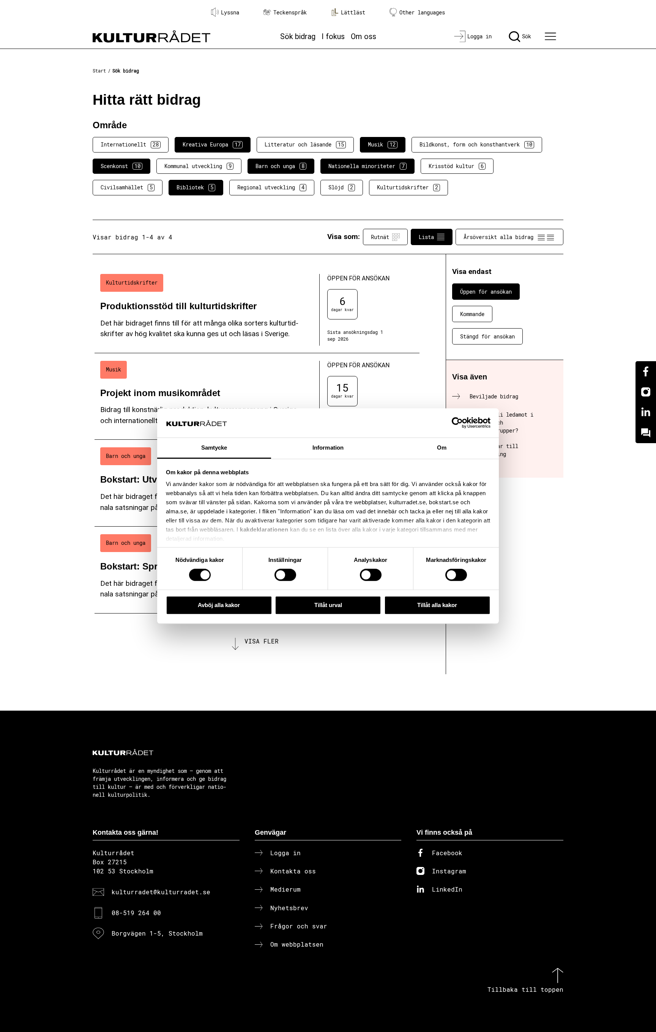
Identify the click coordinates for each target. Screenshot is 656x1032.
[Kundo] (646, 433)
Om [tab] (441, 447)
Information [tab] (328, 447)
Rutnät (380, 237)
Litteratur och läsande (304, 144)
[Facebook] (646, 371)
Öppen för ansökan (486, 291)
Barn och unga (279, 166)
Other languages (422, 12)
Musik (382, 144)
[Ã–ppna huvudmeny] (551, 36)
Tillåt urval (328, 605)
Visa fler (261, 641)
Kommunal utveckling (198, 166)
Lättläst (353, 12)
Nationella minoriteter (366, 166)
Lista (426, 237)
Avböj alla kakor (219, 605)
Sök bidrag (297, 36)
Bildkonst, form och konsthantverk (475, 144)
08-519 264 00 (136, 913)
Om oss (363, 36)
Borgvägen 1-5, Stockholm (157, 933)
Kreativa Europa (212, 144)
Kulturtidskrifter (407, 187)
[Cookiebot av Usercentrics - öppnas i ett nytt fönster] (457, 423)
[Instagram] (646, 392)
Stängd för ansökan (487, 336)
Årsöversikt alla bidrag (498, 237)
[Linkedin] (646, 412)
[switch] (285, 575)
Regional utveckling (270, 187)
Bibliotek (195, 187)
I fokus (333, 36)
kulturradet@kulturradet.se (161, 892)
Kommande (472, 314)
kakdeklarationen (264, 530)
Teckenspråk (290, 12)
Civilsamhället (127, 187)
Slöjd (340, 187)
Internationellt (130, 144)
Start (99, 71)
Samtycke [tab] (214, 447)
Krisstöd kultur (456, 166)
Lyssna (230, 12)
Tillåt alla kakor (437, 605)
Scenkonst (120, 166)
